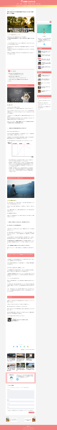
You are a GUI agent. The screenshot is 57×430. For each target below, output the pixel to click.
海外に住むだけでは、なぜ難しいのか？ (14, 76)
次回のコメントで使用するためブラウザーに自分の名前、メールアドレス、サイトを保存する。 (20, 410)
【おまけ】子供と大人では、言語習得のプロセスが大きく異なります (18, 79)
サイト (8, 407)
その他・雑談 (27, 349)
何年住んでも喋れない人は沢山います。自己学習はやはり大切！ (18, 77)
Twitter (17, 380)
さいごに (39, 109)
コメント (9, 389)
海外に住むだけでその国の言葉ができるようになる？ (16, 73)
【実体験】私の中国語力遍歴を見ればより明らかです (17, 74)
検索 (50, 22)
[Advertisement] (20, 62)
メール (8, 403)
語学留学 (33, 349)
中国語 (30, 349)
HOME (29, 426)
